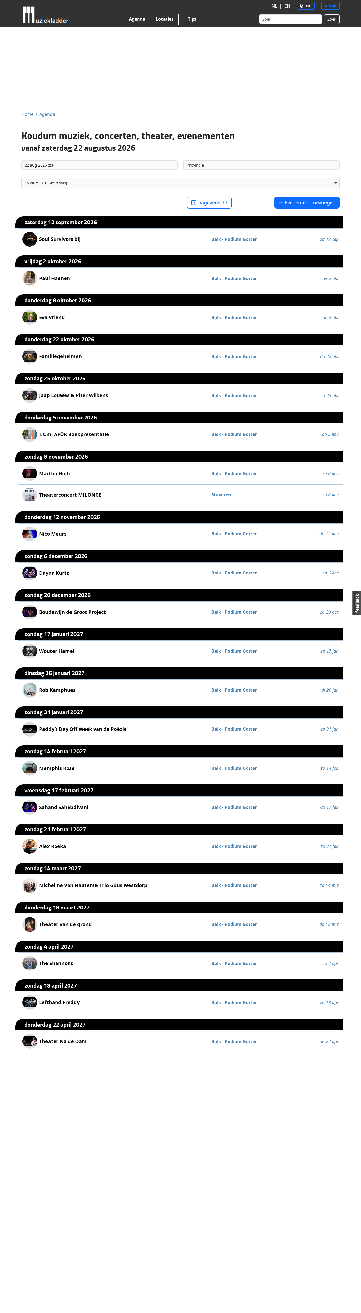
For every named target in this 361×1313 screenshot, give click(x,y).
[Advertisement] (180, 68)
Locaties (165, 19)
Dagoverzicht (211, 202)
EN (287, 6)
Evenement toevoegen (309, 202)
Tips (192, 19)
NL (274, 6)
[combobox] (180, 183)
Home (27, 114)
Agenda (137, 19)
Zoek (331, 19)
